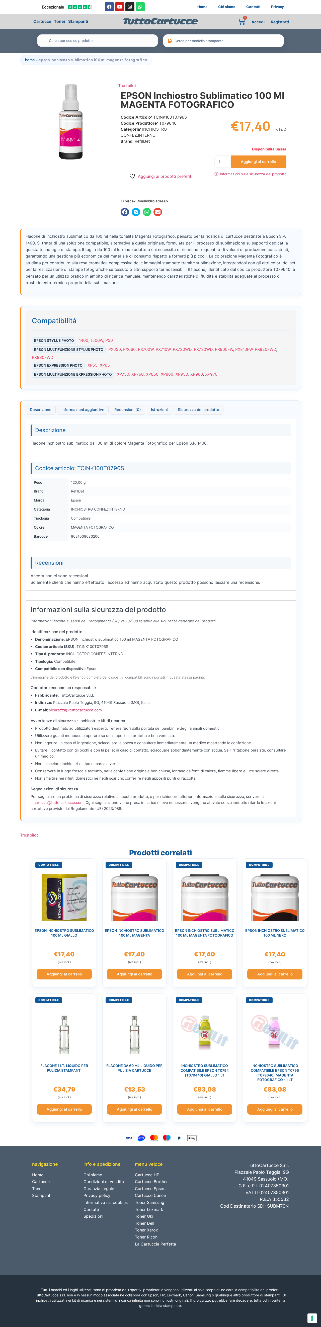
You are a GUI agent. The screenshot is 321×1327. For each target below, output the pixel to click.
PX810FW (244, 349)
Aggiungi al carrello (258, 161)
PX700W (145, 349)
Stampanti (78, 21)
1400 (83, 340)
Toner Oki (144, 1216)
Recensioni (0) (127, 409)
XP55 (93, 365)
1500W (97, 340)
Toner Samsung (149, 1202)
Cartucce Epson (150, 1188)
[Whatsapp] (140, 6)
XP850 (152, 374)
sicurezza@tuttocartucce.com (75, 710)
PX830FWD (42, 357)
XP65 (105, 365)
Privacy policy (97, 1195)
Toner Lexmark (149, 1209)
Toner (60, 21)
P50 (109, 340)
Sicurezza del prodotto (198, 409)
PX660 (129, 349)
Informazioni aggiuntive (82, 409)
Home (202, 7)
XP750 (123, 374)
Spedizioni (93, 1216)
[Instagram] (129, 6)
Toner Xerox (146, 1229)
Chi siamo (226, 7)
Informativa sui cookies (106, 1202)
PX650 (114, 349)
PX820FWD (265, 349)
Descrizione (40, 409)
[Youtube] (119, 6)
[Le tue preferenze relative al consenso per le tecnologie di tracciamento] (312, 1318)
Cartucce (42, 21)
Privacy (277, 7)
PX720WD (182, 349)
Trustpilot (127, 85)
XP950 (182, 374)
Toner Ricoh (146, 1236)
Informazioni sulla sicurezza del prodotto (250, 173)
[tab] (41, 410)
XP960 (196, 374)
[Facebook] (109, 6)
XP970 (211, 374)
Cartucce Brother (151, 1181)
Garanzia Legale (99, 1188)
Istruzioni (159, 409)
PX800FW (224, 349)
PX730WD (203, 349)
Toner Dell (144, 1223)
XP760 (137, 374)
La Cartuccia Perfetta (155, 1244)
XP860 (167, 374)
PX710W (163, 349)
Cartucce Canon (150, 1195)
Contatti (253, 7)
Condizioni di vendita (104, 1181)
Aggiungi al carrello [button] (64, 974)
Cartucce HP (147, 1174)
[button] (125, 212)
